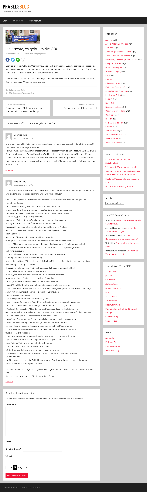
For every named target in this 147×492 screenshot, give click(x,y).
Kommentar (12, 404)
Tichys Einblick (112, 271)
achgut (108, 292)
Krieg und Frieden (112, 83)
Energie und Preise (113, 64)
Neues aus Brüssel (113, 107)
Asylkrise (109, 48)
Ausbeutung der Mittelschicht (117, 56)
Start (5, 21)
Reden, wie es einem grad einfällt (120, 186)
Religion (108, 119)
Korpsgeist (17, 93)
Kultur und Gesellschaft (115, 87)
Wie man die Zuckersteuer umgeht (121, 167)
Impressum (18, 21)
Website (9, 456)
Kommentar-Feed (113, 346)
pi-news (109, 275)
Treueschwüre (28, 93)
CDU (10, 93)
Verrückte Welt (111, 131)
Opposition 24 (111, 316)
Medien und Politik (113, 95)
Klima (107, 75)
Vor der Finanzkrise (113, 135)
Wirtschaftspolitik (112, 142)
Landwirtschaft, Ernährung (116, 91)
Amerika (108, 40)
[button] (8, 60)
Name (9, 442)
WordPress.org (112, 350)
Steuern (108, 127)
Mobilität (109, 99)
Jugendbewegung (113, 71)
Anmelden (110, 338)
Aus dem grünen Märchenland (118, 52)
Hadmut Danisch (112, 305)
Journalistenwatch (113, 288)
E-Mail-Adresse (13, 449)
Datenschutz (35, 21)
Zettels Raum (111, 301)
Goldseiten (110, 280)
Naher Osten (110, 103)
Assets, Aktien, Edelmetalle (116, 44)
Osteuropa (109, 115)
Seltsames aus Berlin (17, 90)
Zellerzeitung (111, 284)
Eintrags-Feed (111, 342)
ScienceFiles (111, 321)
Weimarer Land (112, 138)
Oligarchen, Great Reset (115, 111)
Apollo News (111, 296)
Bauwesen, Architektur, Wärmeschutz (121, 60)
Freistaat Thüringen (113, 67)
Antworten (9, 170)
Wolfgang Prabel (39, 54)
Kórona (108, 79)
